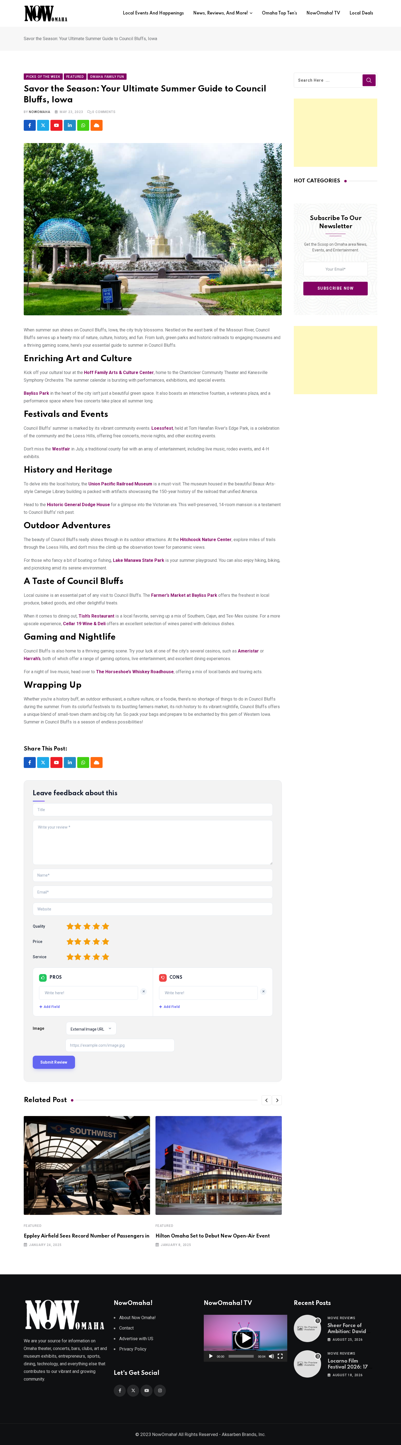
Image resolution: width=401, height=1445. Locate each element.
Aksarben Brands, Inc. (244, 1434)
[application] (245, 1338)
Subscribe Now (336, 288)
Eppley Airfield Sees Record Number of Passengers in (86, 1236)
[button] (266, 1100)
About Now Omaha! (137, 1317)
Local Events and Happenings (153, 13)
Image (38, 1028)
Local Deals (361, 13)
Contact (126, 1328)
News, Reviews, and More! (220, 13)
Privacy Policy (132, 1349)
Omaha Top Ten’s (279, 13)
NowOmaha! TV (323, 13)
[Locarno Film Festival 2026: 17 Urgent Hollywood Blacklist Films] (307, 1364)
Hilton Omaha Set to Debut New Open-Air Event (212, 1236)
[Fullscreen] (280, 1356)
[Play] (211, 1356)
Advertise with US (136, 1338)
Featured (32, 1226)
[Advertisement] (335, 133)
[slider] (241, 1356)
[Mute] (271, 1356)
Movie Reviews (341, 1318)
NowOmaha (39, 112)
